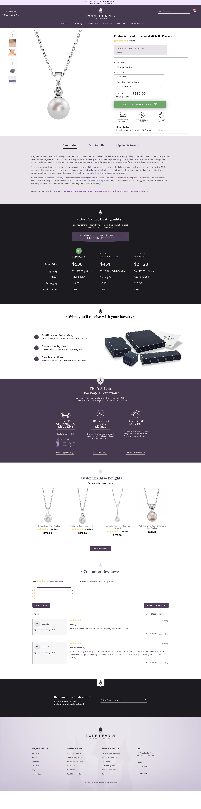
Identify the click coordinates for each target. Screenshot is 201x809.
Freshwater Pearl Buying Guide (98, 173)
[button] (124, 40)
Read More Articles (74, 774)
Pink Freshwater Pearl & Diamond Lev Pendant (152, 505)
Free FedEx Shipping (109, 761)
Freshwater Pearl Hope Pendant (82, 505)
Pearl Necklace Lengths (76, 761)
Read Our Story (99, 453)
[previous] (34, 514)
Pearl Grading (72, 770)
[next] (166, 514)
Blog (103, 774)
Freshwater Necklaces (82, 191)
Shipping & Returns (127, 145)
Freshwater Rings (119, 191)
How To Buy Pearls (74, 753)
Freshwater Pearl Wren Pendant (47, 505)
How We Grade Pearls (134, 453)
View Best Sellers (100, 548)
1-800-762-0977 (143, 766)
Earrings (79, 23)
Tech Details (96, 145)
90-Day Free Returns (109, 757)
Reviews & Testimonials (111, 753)
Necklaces (65, 23)
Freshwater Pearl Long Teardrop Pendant (117, 505)
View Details (159, 130)
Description (70, 145)
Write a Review (159, 606)
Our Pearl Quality (108, 766)
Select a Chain (121, 62)
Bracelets (107, 23)
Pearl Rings (136, 23)
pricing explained (121, 96)
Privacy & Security (109, 770)
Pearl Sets (121, 23)
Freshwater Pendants (138, 191)
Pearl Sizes (71, 766)
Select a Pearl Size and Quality (127, 82)
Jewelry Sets (36, 774)
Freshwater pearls (64, 191)
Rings (34, 770)
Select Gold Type (122, 72)
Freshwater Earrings (102, 191)
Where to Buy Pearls (74, 757)
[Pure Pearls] (100, 12)
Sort (146, 614)
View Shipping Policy (64, 453)
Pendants (92, 23)
